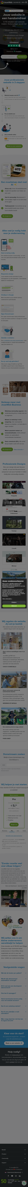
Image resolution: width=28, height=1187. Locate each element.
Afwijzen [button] (14, 602)
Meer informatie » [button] (7, 598)
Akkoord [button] (14, 606)
